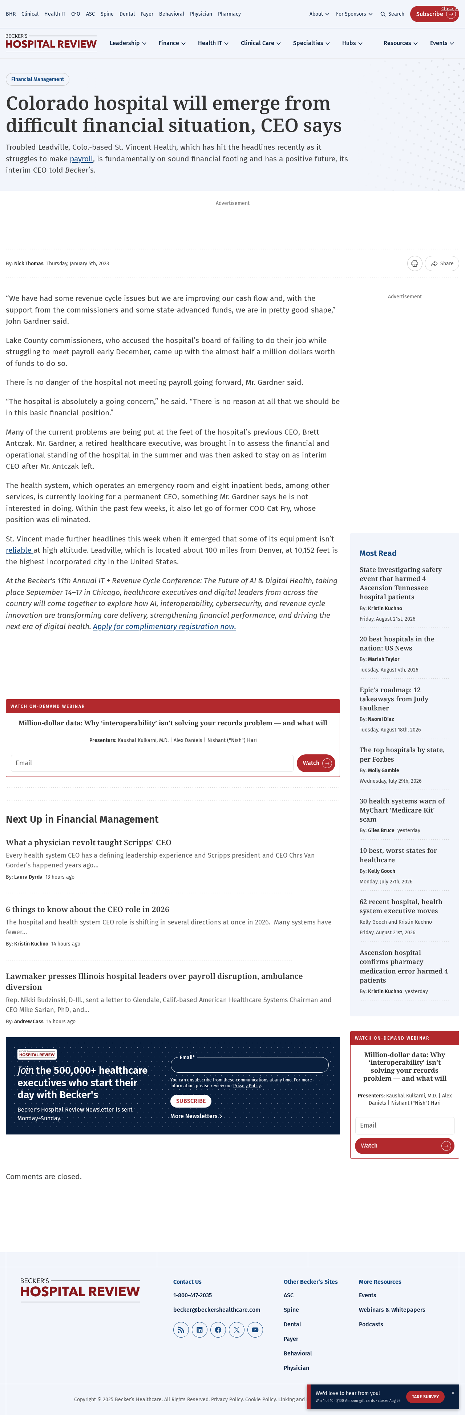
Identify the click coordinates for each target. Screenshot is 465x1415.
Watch (311, 762)
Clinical (30, 14)
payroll (81, 159)
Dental (127, 14)
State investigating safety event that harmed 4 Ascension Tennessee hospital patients (401, 583)
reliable (19, 550)
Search (396, 14)
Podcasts (371, 1324)
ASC (90, 14)
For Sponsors (351, 14)
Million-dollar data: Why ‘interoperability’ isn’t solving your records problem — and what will (173, 722)
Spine (107, 14)
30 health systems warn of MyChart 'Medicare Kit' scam (402, 810)
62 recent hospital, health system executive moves (401, 906)
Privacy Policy (247, 1085)
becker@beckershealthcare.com (216, 1309)
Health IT (54, 14)
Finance (169, 43)
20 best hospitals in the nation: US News (397, 643)
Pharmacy (229, 14)
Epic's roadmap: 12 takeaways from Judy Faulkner (394, 698)
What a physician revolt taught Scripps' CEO (88, 842)
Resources (397, 43)
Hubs (349, 43)
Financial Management (37, 79)
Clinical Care (257, 43)
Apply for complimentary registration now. (164, 626)
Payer (147, 14)
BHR (11, 14)
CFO (75, 14)
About (316, 14)
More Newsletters (194, 1116)
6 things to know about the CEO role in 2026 (87, 909)
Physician (201, 14)
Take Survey (425, 1396)
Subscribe (429, 14)
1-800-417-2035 (192, 1295)
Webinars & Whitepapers (392, 1309)
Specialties (308, 43)
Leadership (125, 43)
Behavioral (171, 14)
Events (439, 43)
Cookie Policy (260, 1399)
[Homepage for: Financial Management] (51, 43)
